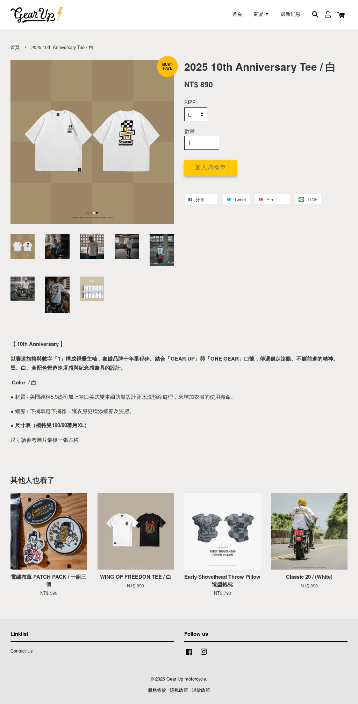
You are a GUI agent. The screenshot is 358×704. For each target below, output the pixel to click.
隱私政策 (179, 689)
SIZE (190, 102)
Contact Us (21, 650)
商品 (259, 14)
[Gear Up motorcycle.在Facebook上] (189, 654)
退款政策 (201, 689)
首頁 (237, 14)
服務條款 (157, 689)
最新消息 (290, 14)
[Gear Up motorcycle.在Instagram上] (204, 654)
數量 (189, 130)
